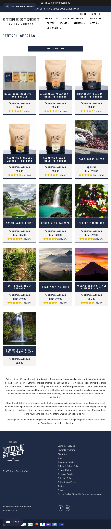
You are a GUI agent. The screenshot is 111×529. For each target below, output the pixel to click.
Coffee (51, 23)
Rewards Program (66, 450)
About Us (62, 454)
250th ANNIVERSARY (74, 18)
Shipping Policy (65, 478)
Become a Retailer (66, 462)
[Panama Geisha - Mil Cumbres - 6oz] (91, 264)
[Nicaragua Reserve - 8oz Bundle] (19, 73)
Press (60, 490)
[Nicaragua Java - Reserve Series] (55, 137)
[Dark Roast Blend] (91, 137)
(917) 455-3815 (10, 510)
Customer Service (66, 446)
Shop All (50, 18)
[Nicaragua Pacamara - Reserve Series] (55, 73)
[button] (15, 111)
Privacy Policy (64, 470)
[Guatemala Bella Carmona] (19, 264)
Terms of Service (66, 474)
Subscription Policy (67, 482)
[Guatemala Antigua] (55, 264)
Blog (60, 458)
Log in (83, 14)
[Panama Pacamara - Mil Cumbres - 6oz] (19, 328)
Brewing (78, 23)
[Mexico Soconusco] (91, 201)
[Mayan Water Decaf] (19, 201)
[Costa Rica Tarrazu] (55, 201)
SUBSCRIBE (95, 18)
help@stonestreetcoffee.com (17, 506)
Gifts (93, 23)
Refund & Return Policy (68, 466)
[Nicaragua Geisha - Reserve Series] (91, 73)
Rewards (64, 23)
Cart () (96, 14)
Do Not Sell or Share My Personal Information (80, 494)
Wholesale (53, 28)
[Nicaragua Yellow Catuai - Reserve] (19, 137)
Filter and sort (55, 48)
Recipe (61, 486)
